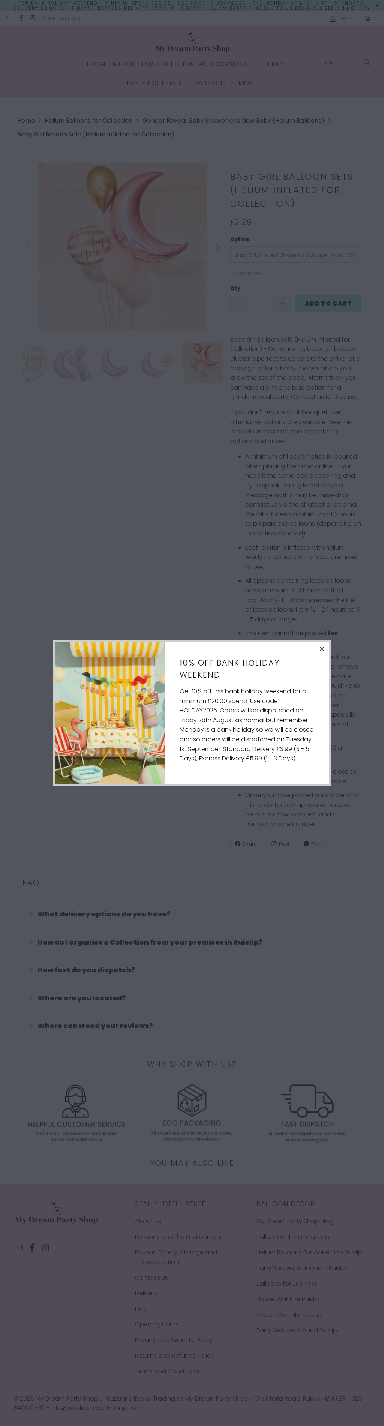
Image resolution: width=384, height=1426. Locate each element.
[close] (322, 648)
